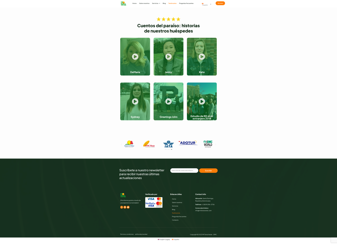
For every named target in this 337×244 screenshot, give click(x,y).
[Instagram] (121, 207)
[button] (135, 56)
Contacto (175, 220)
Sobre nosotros (144, 3)
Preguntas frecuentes (186, 3)
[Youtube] (128, 207)
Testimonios (172, 3)
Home (134, 3)
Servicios (155, 3)
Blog (164, 3)
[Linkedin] (124, 207)
